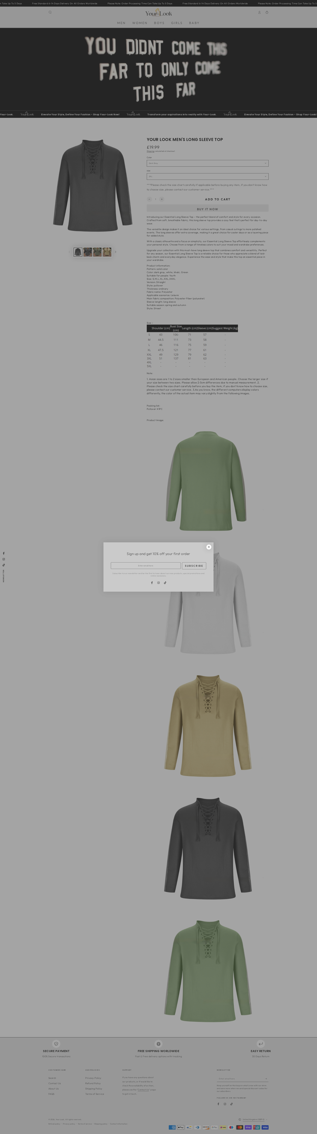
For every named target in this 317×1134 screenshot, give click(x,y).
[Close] (209, 547)
